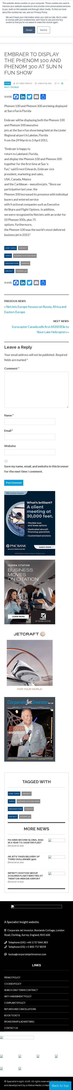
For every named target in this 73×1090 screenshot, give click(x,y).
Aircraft (23, 248)
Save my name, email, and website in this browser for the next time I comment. (36, 469)
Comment (11, 368)
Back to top (60, 1085)
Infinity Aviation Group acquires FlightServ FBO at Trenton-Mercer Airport (25, 876)
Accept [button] (29, 29)
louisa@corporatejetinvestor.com (27, 954)
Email (8, 430)
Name (9, 415)
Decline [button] (43, 29)
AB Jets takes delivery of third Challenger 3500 (24, 858)
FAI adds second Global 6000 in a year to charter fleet (25, 841)
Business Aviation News (25, 256)
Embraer (25, 263)
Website (10, 446)
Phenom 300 (21, 271)
